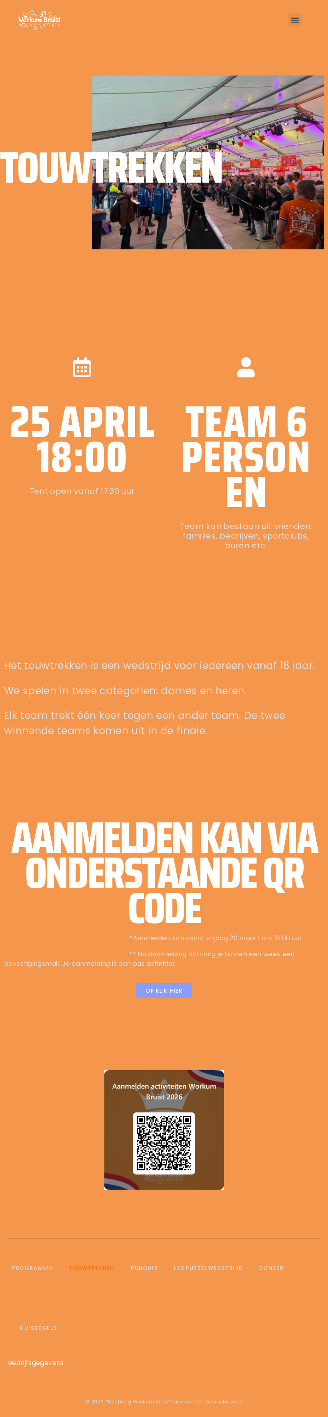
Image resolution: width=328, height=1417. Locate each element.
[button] (295, 19)
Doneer (271, 1268)
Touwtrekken (92, 1268)
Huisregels (38, 1328)
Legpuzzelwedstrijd (208, 1268)
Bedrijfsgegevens (36, 1362)
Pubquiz (144, 1268)
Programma (32, 1268)
